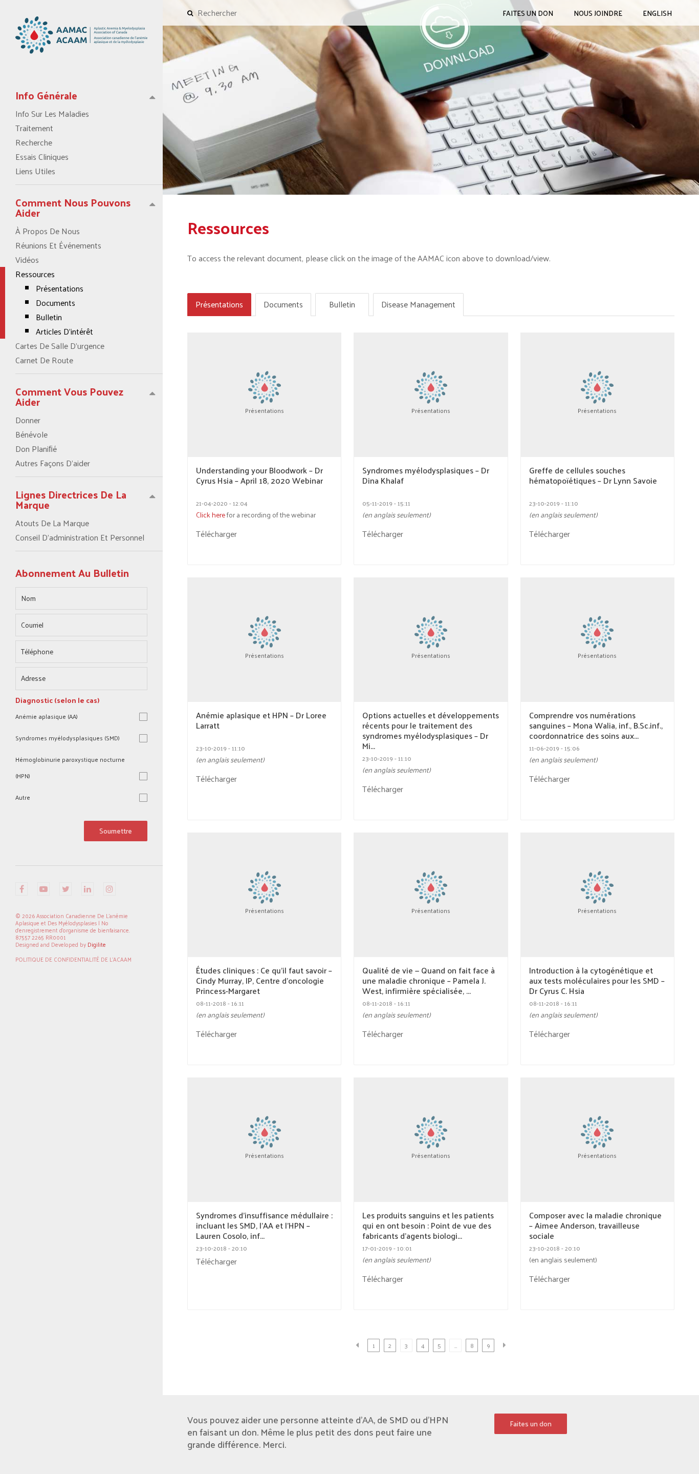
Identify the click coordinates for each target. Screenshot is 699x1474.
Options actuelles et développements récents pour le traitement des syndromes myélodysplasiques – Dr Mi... (430, 730)
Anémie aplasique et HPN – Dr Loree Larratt (261, 721)
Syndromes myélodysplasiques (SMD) (67, 737)
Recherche (33, 142)
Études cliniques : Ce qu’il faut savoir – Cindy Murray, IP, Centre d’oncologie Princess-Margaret (264, 980)
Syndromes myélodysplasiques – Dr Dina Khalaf (425, 476)
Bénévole (31, 434)
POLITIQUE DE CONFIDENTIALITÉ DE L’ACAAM (73, 959)
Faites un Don (528, 13)
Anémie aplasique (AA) (46, 716)
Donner (27, 420)
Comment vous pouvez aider (69, 396)
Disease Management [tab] (418, 304)
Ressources (54, 303)
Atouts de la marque (52, 523)
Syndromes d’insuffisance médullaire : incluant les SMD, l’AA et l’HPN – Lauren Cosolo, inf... (264, 1225)
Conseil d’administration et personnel (79, 537)
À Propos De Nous (47, 231)
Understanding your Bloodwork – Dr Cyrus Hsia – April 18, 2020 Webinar (259, 476)
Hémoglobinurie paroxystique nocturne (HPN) (70, 767)
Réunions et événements (58, 245)
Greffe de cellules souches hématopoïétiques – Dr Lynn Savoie (593, 476)
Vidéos (27, 260)
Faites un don (531, 1423)
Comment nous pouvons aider (72, 207)
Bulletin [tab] (342, 304)
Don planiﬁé (36, 449)
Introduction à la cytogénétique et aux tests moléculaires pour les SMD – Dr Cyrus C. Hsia (597, 980)
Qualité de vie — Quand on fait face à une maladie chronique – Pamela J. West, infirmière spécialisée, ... (428, 980)
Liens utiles (35, 171)
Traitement (34, 128)
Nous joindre (598, 13)
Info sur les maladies (52, 114)
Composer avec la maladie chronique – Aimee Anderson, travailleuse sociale (595, 1225)
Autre (22, 797)
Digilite (97, 944)
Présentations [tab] (219, 304)
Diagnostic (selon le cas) (57, 700)
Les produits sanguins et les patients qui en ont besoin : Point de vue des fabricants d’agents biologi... (428, 1225)
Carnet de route (44, 360)
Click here (210, 514)
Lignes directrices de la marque (70, 499)
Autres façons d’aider (52, 463)
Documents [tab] (283, 304)
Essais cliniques (42, 157)
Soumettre (115, 830)
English (657, 13)
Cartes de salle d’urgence (59, 346)
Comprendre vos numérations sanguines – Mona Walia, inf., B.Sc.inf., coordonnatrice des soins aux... (596, 725)
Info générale (46, 95)
